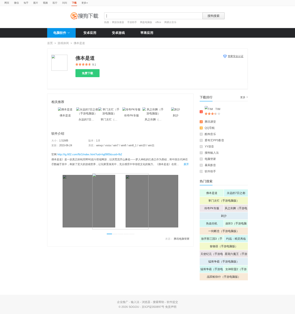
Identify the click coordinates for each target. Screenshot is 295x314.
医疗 (55, 2)
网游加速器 (118, 22)
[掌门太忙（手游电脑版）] (109, 109)
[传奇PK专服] (131, 109)
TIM (217, 109)
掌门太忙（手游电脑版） (223, 200)
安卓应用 (89, 32)
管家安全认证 (235, 56)
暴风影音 (210, 165)
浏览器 (146, 302)
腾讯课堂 (210, 121)
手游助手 (132, 22)
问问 (64, 2)
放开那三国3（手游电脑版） (211, 239)
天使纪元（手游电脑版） (211, 254)
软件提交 (172, 302)
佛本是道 (211, 193)
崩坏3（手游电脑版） (236, 224)
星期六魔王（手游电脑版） (236, 254)
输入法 (135, 302)
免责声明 (170, 306)
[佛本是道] (65, 109)
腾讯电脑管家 (181, 238)
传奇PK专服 (211, 208)
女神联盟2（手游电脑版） (236, 270)
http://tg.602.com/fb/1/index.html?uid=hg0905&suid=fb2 (89, 154)
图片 (35, 2)
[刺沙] (175, 109)
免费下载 (87, 73)
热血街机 (211, 223)
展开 (186, 164)
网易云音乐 (170, 22)
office (158, 22)
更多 (84, 2)
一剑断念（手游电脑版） (223, 231)
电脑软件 (59, 32)
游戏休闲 (63, 43)
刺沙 (224, 215)
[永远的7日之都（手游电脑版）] (87, 109)
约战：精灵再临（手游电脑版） (236, 239)
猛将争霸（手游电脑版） (223, 261)
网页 (6, 2)
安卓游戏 (118, 32)
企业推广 (122, 302)
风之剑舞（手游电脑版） (236, 209)
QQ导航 (210, 127)
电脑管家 (210, 159)
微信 (16, 2)
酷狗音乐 (210, 134)
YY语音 (209, 146)
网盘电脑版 (146, 22)
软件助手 (210, 171)
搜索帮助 (158, 302)
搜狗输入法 (212, 152)
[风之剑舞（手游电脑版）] (153, 109)
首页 (50, 43)
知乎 (26, 2)
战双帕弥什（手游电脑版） (224, 276)
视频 (45, 2)
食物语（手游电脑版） (224, 246)
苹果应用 (146, 32)
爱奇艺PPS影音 (214, 140)
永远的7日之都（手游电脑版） (236, 194)
